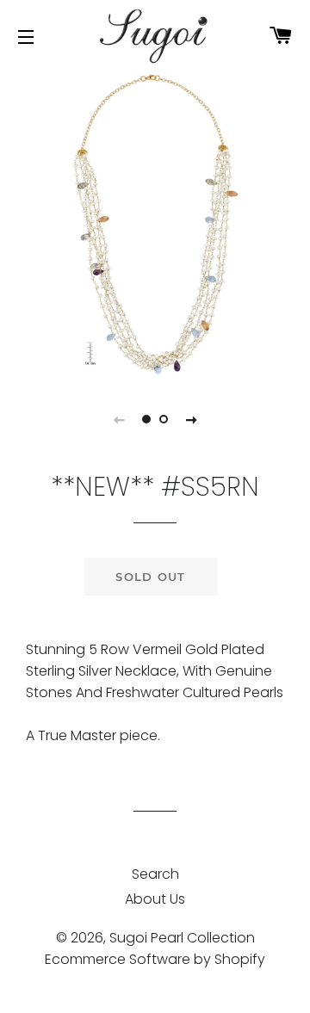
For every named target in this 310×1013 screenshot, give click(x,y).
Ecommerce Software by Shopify (155, 959)
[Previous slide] (119, 419)
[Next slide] (191, 419)
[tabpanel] (155, 224)
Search (155, 874)
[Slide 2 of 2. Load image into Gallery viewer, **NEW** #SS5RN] (163, 419)
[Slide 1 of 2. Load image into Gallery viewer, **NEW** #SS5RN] (146, 419)
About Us (155, 899)
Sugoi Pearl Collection (182, 938)
